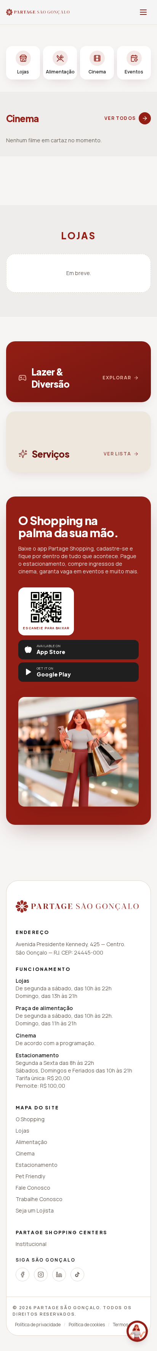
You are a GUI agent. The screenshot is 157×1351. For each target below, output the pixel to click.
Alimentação (31, 1142)
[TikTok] (77, 1274)
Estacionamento (37, 1164)
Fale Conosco (33, 1187)
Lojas (22, 1130)
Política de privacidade (38, 1325)
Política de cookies (87, 1325)
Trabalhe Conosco (39, 1199)
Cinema (25, 1153)
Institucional (31, 1244)
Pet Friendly (30, 1176)
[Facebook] (22, 1274)
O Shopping (30, 1119)
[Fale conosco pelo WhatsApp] (137, 1331)
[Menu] (143, 12)
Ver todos (120, 118)
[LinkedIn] (59, 1274)
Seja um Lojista (35, 1210)
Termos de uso (127, 1325)
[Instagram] (41, 1274)
